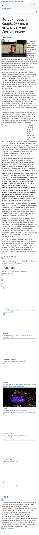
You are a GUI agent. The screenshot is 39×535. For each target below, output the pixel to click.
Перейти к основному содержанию (11, 1)
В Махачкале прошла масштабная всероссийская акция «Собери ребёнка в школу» (19, 386)
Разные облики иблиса (10, 461)
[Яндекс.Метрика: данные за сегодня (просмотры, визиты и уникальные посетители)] (8, 528)
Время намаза (6, 8)
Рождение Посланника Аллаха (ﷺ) (14, 361)
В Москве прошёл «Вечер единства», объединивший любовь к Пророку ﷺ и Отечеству (19, 411)
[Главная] (3, 3)
